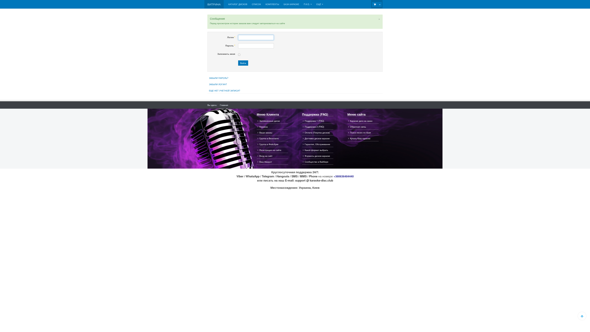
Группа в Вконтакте (269, 138)
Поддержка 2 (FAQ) (314, 126)
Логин (231, 37)
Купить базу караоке (360, 138)
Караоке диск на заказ (361, 120)
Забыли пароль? (218, 77)
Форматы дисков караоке (317, 155)
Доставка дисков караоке (317, 138)
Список (256, 4)
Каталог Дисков (237, 4)
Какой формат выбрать (316, 150)
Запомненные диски (269, 120)
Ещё (318, 4)
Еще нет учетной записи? (224, 90)
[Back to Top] (582, 316)
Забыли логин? (218, 84)
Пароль (230, 45)
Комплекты (272, 4)
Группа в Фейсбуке (268, 144)
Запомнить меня (226, 53)
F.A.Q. (307, 4)
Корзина (263, 126)
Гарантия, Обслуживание (317, 144)
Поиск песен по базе (360, 132)
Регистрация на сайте (270, 150)
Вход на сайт (265, 155)
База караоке (291, 4)
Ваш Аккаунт (265, 161)
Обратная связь (358, 126)
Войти (243, 63)
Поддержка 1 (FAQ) (314, 120)
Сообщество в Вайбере (316, 161)
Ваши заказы (265, 132)
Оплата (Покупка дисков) (317, 132)
